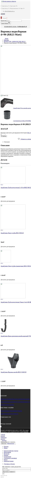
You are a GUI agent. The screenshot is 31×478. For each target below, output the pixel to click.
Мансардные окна (16, 399)
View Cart (3, 443)
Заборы (2, 401)
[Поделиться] (3, 475)
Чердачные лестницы (9, 404)
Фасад (5, 459)
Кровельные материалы (6, 399)
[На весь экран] (4, 475)
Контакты (7, 410)
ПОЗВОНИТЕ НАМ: (15, 26)
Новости (16, 413)
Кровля (6, 455)
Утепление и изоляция (10, 458)
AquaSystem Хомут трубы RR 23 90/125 (12, 233)
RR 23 (29, 132)
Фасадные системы (25, 399)
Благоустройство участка (11, 450)
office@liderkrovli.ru (9, 11)
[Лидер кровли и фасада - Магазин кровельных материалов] (8, 1)
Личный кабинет (13, 410)
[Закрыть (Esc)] (1, 475)
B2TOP (26, 431)
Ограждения (7, 456)
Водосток (18, 401)
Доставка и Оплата (9, 464)
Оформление (10, 443)
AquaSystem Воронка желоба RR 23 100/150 (13, 372)
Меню (5, 448)
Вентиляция (7, 452)
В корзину (3, 136)
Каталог (2, 410)
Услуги (12, 413)
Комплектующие (8, 461)
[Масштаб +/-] (6, 475)
